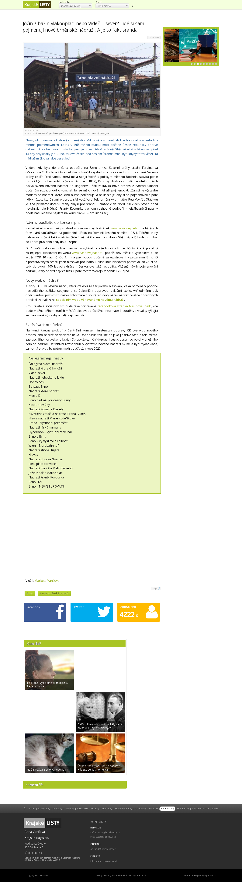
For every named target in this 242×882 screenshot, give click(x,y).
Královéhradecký (123, 808)
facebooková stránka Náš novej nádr (124, 306)
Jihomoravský (167, 808)
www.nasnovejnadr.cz (125, 228)
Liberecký (107, 808)
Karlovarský (82, 808)
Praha (32, 808)
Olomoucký (183, 808)
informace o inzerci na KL (103, 861)
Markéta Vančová (46, 581)
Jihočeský (57, 808)
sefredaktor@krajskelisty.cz (105, 832)
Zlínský (215, 808)
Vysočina (153, 808)
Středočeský (44, 808)
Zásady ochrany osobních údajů (111, 875)
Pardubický (140, 808)
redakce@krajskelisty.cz (103, 836)
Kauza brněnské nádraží (54, 593)
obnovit (132, 5)
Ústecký (95, 808)
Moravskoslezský (200, 808)
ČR (25, 808)
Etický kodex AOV (137, 875)
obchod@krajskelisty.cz (103, 849)
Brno (30, 593)
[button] (75, 5)
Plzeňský (69, 808)
